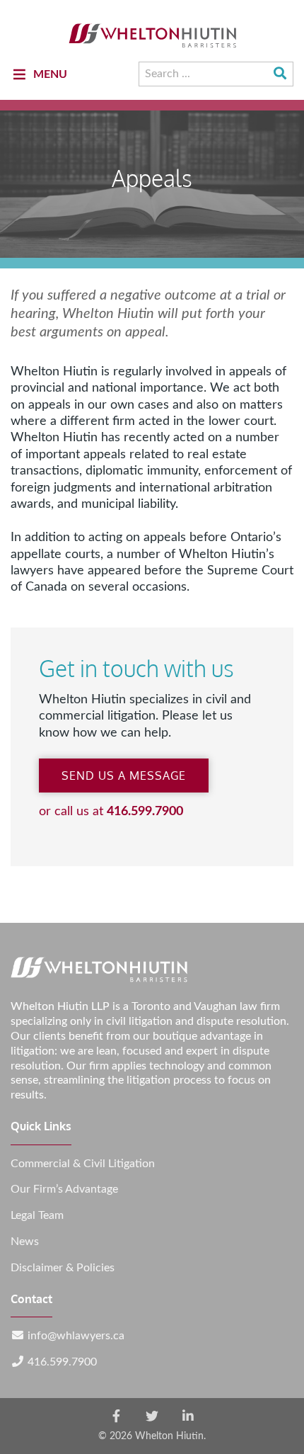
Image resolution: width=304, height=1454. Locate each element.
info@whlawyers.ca (76, 1335)
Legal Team (37, 1215)
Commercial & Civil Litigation (83, 1163)
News (25, 1241)
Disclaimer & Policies (63, 1267)
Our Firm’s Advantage (64, 1189)
